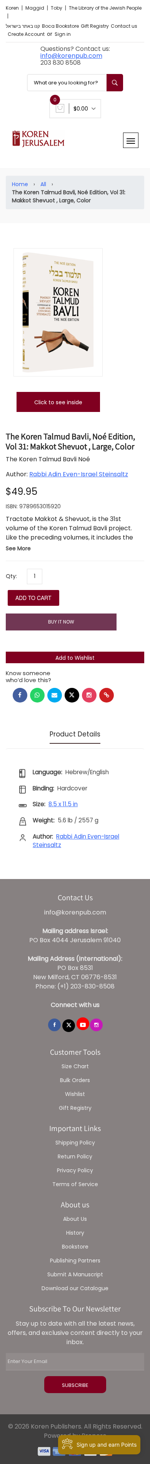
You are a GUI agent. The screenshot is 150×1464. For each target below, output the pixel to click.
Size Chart (75, 1066)
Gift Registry (95, 26)
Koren (13, 8)
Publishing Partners (75, 1260)
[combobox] (75, 82)
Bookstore (75, 1247)
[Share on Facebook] (20, 695)
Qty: (11, 576)
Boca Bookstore (60, 26)
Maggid (35, 8)
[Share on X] (72, 695)
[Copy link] (106, 695)
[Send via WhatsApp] (37, 695)
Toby (57, 8)
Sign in (63, 34)
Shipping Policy (75, 1142)
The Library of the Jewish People (105, 8)
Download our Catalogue (75, 1288)
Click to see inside (58, 402)
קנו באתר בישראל (23, 26)
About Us (75, 1219)
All (43, 184)
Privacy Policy (75, 1170)
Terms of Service (75, 1184)
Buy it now (61, 622)
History (75, 1233)
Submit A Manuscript (75, 1274)
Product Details (75, 734)
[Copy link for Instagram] (89, 695)
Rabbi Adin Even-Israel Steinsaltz (78, 474)
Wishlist (75, 1094)
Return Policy (75, 1156)
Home (20, 184)
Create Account (26, 34)
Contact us (124, 26)
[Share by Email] (54, 695)
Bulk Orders (75, 1080)
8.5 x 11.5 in (63, 804)
